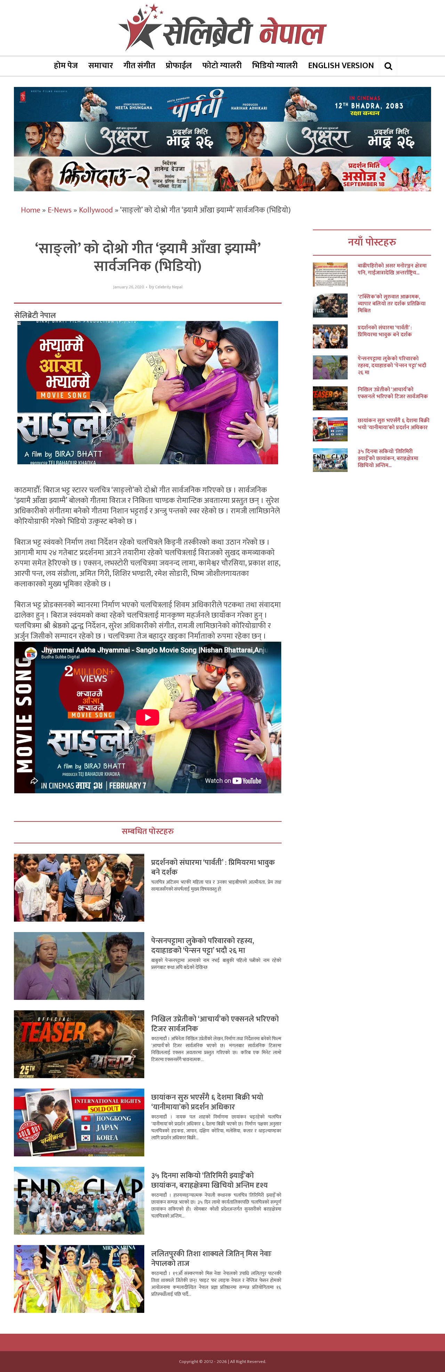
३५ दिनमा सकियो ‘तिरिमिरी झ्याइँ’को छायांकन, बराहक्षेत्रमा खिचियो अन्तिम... (388, 458)
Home (30, 210)
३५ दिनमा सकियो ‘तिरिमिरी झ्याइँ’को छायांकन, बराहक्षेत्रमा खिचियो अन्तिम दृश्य (209, 1180)
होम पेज (66, 66)
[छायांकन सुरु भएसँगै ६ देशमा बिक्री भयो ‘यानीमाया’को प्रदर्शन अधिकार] (335, 429)
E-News (60, 210)
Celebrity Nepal (169, 287)
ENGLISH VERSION (341, 66)
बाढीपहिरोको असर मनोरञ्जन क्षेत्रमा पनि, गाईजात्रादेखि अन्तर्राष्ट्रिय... (392, 269)
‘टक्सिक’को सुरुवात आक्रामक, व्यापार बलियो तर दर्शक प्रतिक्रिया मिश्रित (392, 304)
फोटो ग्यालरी (222, 66)
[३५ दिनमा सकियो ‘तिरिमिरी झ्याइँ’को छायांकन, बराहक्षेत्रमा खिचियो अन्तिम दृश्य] (335, 460)
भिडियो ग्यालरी (275, 66)
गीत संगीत (139, 66)
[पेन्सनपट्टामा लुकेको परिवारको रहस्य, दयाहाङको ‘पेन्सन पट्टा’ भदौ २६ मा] (335, 367)
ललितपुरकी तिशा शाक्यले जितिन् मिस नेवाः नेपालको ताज (211, 1258)
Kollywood (96, 210)
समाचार (100, 66)
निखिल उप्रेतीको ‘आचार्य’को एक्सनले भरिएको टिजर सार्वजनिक (215, 1024)
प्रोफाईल (179, 66)
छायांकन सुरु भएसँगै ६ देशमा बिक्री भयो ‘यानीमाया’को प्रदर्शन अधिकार (207, 1102)
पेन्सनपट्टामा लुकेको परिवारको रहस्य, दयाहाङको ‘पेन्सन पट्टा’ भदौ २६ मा (202, 945)
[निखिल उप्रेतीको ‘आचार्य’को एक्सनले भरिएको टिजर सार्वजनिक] (335, 398)
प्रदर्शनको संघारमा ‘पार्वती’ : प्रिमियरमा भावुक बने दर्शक (213, 867)
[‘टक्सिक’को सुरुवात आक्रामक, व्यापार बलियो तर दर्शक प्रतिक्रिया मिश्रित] (335, 306)
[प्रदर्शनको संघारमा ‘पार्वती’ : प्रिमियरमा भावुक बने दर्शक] (335, 336)
